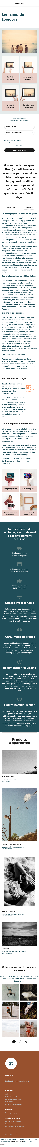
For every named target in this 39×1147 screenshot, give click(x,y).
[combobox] (19, 127)
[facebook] (14, 1041)
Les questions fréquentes (13, 1099)
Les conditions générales (13, 1121)
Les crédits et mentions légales (15, 1126)
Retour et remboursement (13, 1104)
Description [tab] (11, 207)
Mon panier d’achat (11, 1096)
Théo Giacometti (23, 120)
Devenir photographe (12, 1113)
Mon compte (9, 1102)
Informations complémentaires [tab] (28, 208)
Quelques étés (21, 118)
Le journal (8, 1094)
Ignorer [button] (3, 1144)
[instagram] (19, 1041)
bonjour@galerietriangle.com (17, 1081)
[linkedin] (25, 1041)
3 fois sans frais (17, 1142)
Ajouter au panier (19, 150)
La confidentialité (10, 1124)
